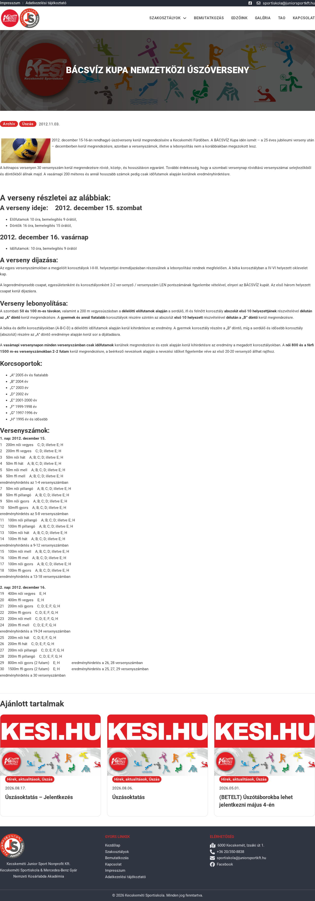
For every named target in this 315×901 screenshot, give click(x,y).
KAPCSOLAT (304, 18)
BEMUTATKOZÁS (209, 18)
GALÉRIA (263, 18)
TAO (281, 18)
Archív (9, 123)
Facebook (225, 864)
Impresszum (10, 3)
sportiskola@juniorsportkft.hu (289, 3)
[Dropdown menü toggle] (185, 18)
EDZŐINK (239, 18)
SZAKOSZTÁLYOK (164, 18)
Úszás (27, 123)
